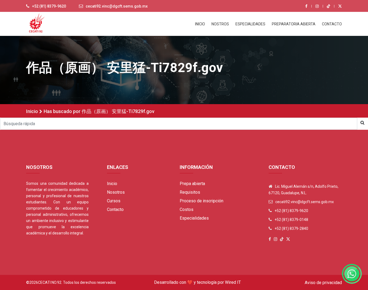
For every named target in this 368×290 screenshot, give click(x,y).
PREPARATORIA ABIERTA (293, 24)
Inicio (32, 111)
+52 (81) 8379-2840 (291, 228)
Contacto (115, 209)
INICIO (200, 24)
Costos (186, 209)
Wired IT (233, 282)
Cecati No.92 (49, 282)
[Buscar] (362, 123)
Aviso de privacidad (323, 282)
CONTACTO (332, 24)
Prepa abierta (192, 183)
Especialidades (194, 218)
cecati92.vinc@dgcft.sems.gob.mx (117, 6)
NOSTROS (220, 24)
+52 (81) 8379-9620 (49, 6)
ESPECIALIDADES (250, 24)
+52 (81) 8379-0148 (291, 219)
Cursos (113, 200)
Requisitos (190, 192)
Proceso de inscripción (201, 200)
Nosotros (116, 192)
